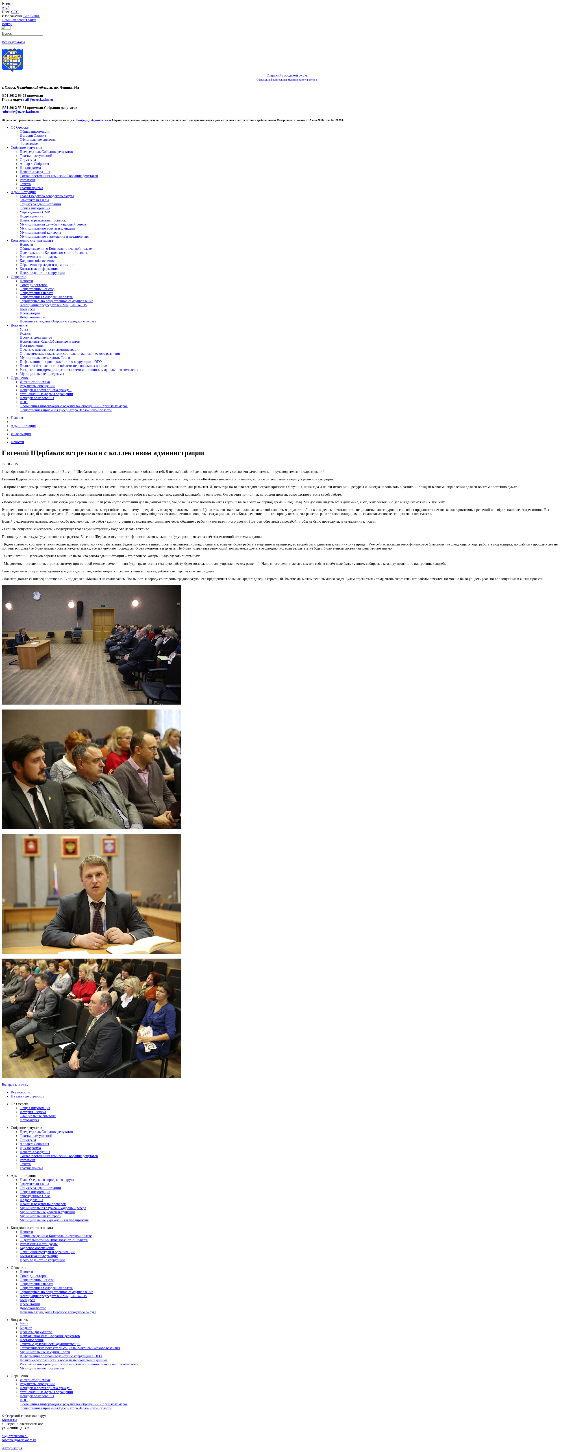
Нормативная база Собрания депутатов (50, 341)
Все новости (20, 1092)
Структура (28, 160)
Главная (17, 418)
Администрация (23, 192)
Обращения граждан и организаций (47, 265)
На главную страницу (27, 1096)
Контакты (9, 1420)
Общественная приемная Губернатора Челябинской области (66, 410)
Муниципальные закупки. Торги (45, 357)
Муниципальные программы (42, 374)
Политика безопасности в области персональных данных (64, 366)
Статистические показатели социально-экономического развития (70, 353)
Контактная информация (39, 269)
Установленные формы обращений (46, 394)
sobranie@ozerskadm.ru (20, 112)
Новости (26, 244)
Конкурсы (27, 309)
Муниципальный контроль (40, 232)
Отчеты (25, 184)
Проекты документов (36, 337)
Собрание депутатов (26, 147)
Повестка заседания (35, 172)
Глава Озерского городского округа (47, 196)
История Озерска (33, 135)
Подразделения (31, 216)
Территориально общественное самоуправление (56, 301)
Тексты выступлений (36, 156)
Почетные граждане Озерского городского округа (58, 321)
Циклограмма (30, 168)
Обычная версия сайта (19, 20)
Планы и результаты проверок (43, 220)
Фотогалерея (29, 143)
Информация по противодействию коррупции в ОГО (61, 362)
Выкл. (35, 16)
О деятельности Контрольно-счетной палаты (54, 252)
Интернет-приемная (35, 382)
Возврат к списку (15, 1084)
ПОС (24, 402)
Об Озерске (19, 127)
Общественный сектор (37, 289)
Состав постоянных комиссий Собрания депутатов (59, 176)
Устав (24, 329)
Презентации (30, 313)
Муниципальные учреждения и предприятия (54, 236)
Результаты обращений (37, 386)
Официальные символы (38, 139)
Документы (19, 325)
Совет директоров (34, 285)
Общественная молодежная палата (46, 297)
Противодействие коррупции (42, 273)
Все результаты (13, 42)
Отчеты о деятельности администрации (50, 349)
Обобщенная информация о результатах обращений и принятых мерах (74, 406)
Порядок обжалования (37, 398)
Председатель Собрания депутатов (46, 151)
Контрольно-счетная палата (32, 240)
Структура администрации (40, 204)
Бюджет (26, 333)
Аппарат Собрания (34, 164)
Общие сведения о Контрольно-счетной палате (56, 248)
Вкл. (26, 16)
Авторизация (12, 1448)
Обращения (19, 378)
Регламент (27, 180)
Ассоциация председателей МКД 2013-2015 (53, 305)
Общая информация (35, 131)
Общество (18, 277)
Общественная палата (36, 293)
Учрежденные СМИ (35, 212)
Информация (21, 434)
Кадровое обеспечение (37, 261)
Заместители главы (34, 200)
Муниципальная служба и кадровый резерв (53, 224)
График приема (31, 188)
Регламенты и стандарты (39, 256)
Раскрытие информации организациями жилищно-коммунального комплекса (79, 370)
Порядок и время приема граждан (46, 390)
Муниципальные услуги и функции (47, 228)
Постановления (31, 345)
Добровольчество (33, 317)
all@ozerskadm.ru (39, 99)
